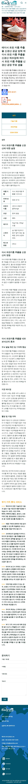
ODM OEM (14, 132)
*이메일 (4, 666)
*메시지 (4, 681)
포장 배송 (14, 127)
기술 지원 (14, 121)
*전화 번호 (4, 674)
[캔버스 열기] (25, 2)
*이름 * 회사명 (5, 659)
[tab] (14, 115)
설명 (14, 115)
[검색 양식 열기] (22, 3)
